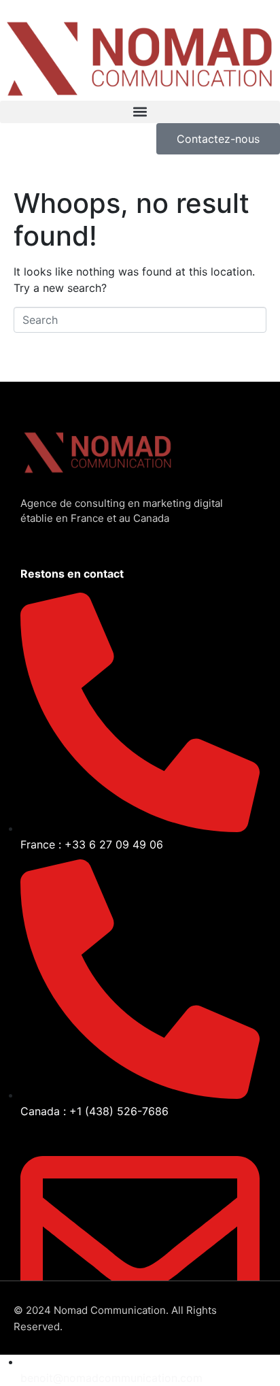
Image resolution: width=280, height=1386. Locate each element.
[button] (140, 112)
